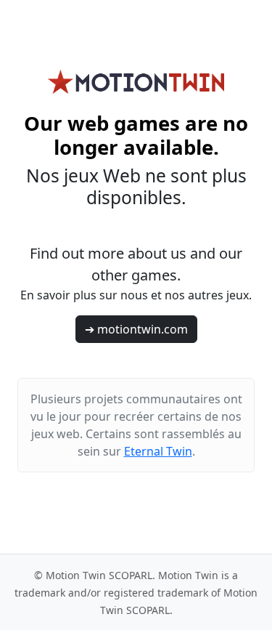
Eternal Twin (158, 451)
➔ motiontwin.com (136, 329)
